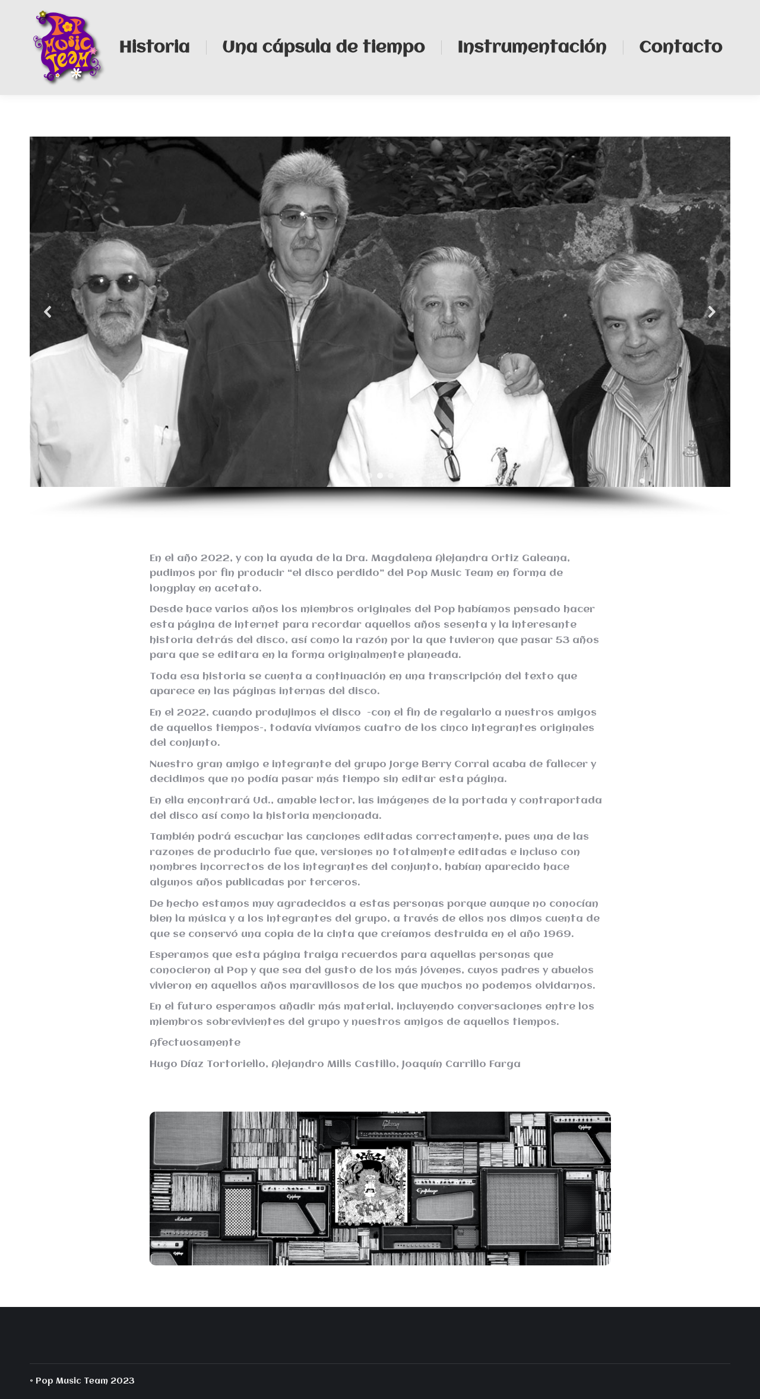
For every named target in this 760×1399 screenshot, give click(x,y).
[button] (48, 311)
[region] (380, 327)
